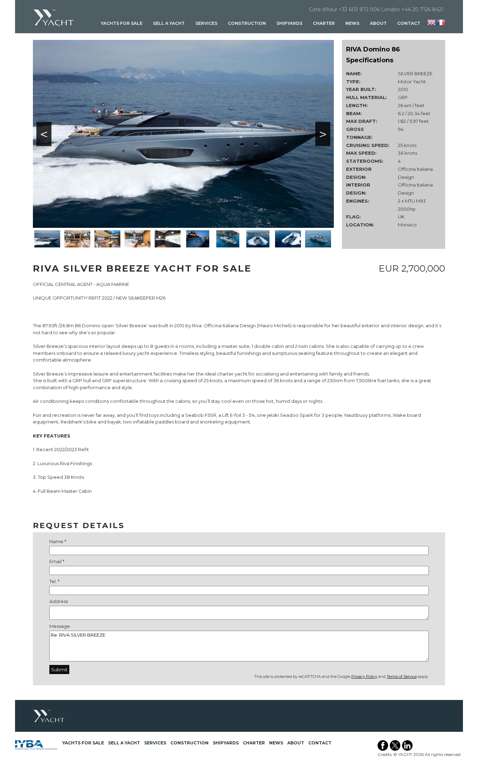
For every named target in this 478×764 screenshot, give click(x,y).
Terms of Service (402, 676)
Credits (385, 754)
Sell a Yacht (169, 23)
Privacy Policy (364, 676)
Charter (324, 23)
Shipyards (289, 23)
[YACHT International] (54, 17)
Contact (408, 23)
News (352, 23)
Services (206, 23)
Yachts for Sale (121, 23)
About (378, 23)
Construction (247, 23)
